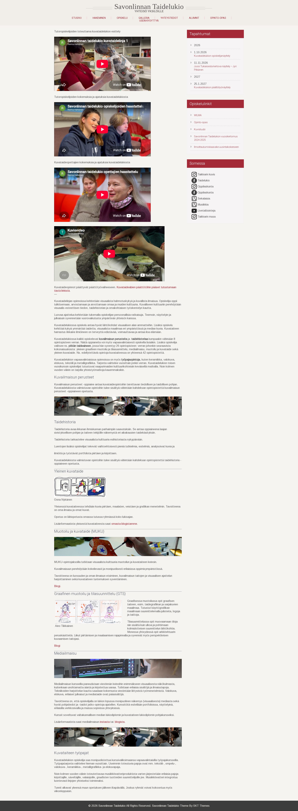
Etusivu (77, 18)
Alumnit (194, 18)
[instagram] (194, 175)
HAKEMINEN (99, 18)
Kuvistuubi (199, 129)
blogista (120, 721)
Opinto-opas (218, 18)
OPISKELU (122, 18)
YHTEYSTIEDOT (169, 18)
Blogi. (57, 586)
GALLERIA (144, 18)
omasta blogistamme (124, 523)
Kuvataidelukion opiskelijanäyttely (212, 55)
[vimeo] (194, 199)
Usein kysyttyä (149, 20)
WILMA (198, 115)
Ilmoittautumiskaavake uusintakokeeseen (216, 147)
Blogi (57, 645)
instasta (105, 721)
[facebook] (194, 181)
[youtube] (194, 211)
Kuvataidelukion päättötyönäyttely (212, 87)
